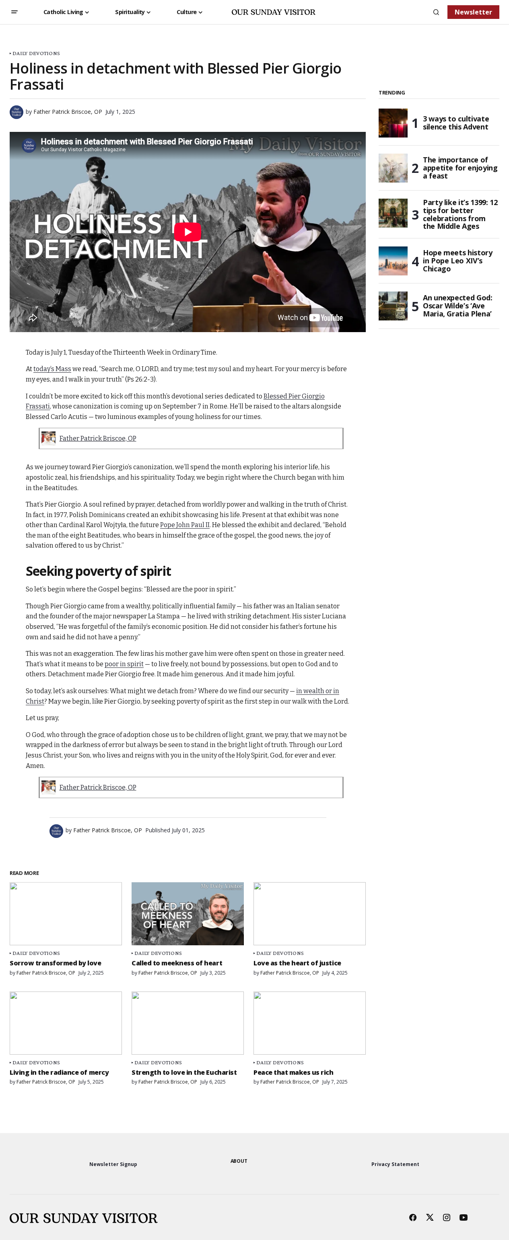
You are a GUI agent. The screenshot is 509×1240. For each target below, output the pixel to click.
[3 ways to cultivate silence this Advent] (393, 123)
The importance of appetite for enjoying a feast (460, 168)
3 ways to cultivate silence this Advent (456, 122)
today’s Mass (52, 369)
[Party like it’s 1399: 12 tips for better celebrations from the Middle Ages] (393, 213)
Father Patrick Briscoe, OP (98, 438)
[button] (14, 12)
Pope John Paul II (185, 525)
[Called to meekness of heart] (188, 913)
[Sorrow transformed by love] (66, 913)
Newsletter (473, 12)
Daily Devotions (36, 53)
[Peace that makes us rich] (309, 1023)
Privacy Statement (395, 1164)
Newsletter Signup (113, 1164)
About (239, 1161)
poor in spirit (124, 664)
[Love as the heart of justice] (309, 913)
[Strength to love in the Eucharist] (188, 1023)
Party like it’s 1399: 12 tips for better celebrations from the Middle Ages (460, 214)
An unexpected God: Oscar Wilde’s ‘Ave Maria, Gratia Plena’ (458, 305)
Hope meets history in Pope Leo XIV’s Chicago (458, 260)
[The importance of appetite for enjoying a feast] (393, 168)
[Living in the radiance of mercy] (66, 1023)
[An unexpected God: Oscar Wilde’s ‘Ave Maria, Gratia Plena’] (393, 306)
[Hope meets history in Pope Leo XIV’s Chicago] (393, 260)
